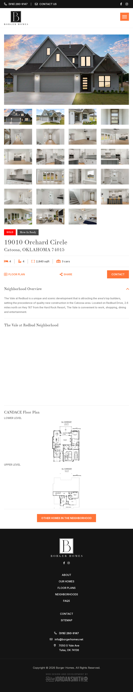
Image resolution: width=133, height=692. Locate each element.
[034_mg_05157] (18, 177)
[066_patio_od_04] (18, 216)
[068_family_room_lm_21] (50, 216)
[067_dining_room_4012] (115, 197)
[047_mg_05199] (18, 197)
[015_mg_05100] (50, 137)
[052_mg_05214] (83, 197)
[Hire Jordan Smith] (66, 677)
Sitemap (66, 620)
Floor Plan (16, 274)
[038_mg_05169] (50, 177)
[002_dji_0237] (50, 117)
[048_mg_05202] (115, 177)
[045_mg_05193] (83, 177)
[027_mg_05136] (18, 157)
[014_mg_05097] (18, 137)
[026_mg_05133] (115, 137)
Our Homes (66, 581)
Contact (118, 274)
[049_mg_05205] (50, 197)
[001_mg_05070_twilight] (66, 69)
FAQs (66, 600)
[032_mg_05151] (83, 157)
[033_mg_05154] (115, 157)
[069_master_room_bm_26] (83, 216)
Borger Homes (16, 18)
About (66, 575)
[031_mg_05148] (50, 157)
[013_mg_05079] (115, 117)
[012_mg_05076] (83, 117)
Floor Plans (67, 587)
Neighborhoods (66, 594)
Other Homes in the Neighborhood (66, 518)
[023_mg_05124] (83, 137)
